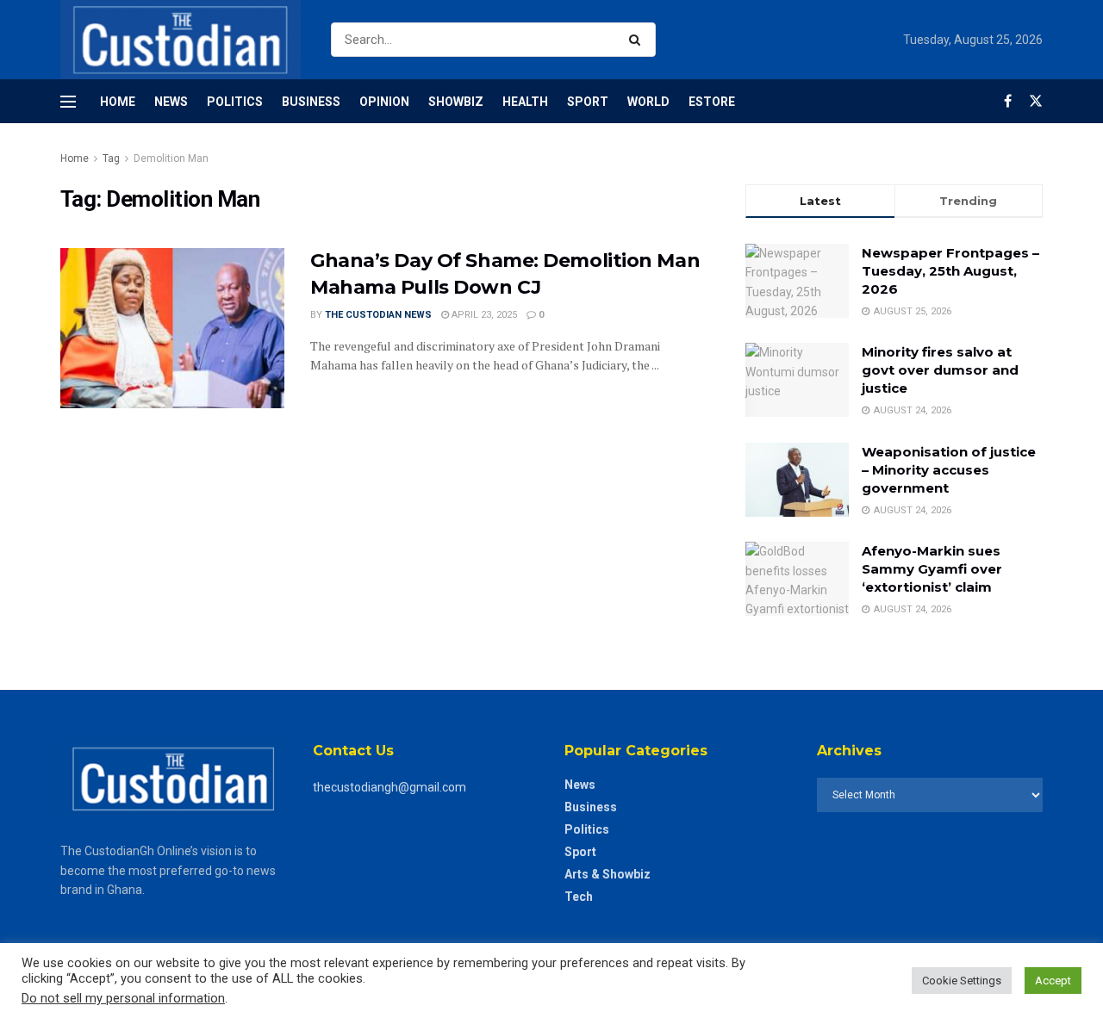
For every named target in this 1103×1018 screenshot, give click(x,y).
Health (525, 102)
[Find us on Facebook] (1008, 101)
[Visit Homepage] (180, 39)
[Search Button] (638, 39)
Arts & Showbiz (607, 874)
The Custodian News (378, 314)
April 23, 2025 (483, 314)
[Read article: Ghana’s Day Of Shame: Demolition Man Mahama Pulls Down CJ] (172, 328)
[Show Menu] (68, 102)
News (171, 102)
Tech (578, 896)
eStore (712, 102)
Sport (587, 102)
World (648, 102)
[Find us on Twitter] (1036, 101)
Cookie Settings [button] (961, 980)
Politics (235, 102)
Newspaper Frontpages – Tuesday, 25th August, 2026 (950, 271)
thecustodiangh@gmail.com (389, 787)
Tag (111, 158)
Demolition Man (171, 158)
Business (311, 102)
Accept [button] (1053, 980)
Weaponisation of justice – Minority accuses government (949, 470)
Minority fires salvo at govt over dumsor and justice (940, 370)
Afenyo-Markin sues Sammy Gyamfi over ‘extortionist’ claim (932, 569)
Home (117, 102)
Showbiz (455, 102)
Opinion (384, 102)
